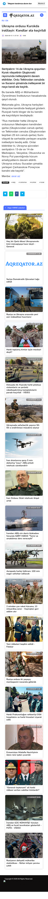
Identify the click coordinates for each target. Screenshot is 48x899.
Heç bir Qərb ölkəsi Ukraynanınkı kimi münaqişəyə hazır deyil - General (22, 244)
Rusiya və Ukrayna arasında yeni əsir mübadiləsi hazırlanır (22, 315)
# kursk (33, 182)
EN (6, 21)
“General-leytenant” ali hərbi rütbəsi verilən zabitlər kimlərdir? (22, 789)
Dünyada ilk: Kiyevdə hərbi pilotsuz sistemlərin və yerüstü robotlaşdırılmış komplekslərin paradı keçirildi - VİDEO (23, 388)
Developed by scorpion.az (31, 881)
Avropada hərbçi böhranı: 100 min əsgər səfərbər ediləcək (23, 572)
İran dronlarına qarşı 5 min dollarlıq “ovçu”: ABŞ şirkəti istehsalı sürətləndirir (20, 463)
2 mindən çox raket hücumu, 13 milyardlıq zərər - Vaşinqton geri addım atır (22, 609)
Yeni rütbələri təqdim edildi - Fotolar (20, 645)
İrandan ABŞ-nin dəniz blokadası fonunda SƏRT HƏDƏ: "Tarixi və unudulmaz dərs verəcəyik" (22, 536)
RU (3, 21)
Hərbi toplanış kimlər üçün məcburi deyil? (23, 351)
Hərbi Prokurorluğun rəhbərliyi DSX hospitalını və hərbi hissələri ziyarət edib (24, 717)
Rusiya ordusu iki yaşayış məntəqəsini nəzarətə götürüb (21, 680)
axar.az (15, 176)
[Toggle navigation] (5, 15)
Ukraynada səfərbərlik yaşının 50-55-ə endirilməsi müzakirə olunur (23, 426)
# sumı (41, 182)
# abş (13, 182)
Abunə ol (41, 3)
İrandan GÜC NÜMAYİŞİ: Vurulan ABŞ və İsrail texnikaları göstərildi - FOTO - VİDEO (24, 825)
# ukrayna (23, 182)
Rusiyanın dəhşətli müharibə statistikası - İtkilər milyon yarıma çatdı (23, 863)
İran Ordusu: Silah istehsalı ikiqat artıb (22, 499)
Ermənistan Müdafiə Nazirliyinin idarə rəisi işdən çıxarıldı (22, 753)
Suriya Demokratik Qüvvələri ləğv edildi (22, 280)
